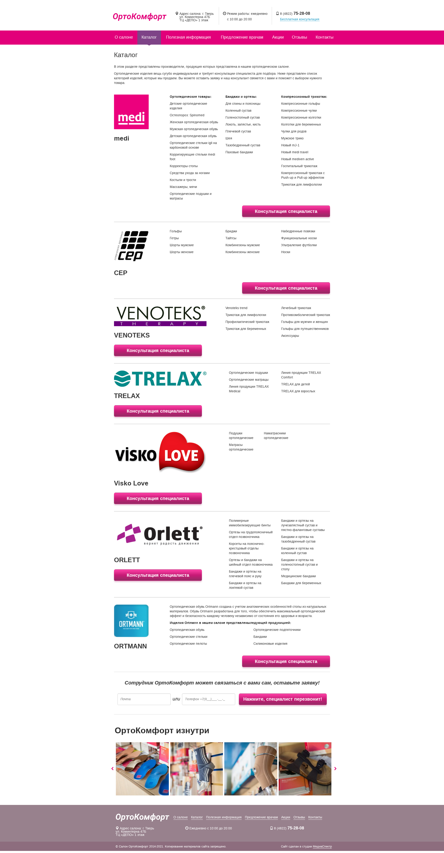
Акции (278, 37)
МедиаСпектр (322, 846)
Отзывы (299, 37)
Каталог (149, 37)
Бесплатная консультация (299, 19)
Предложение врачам (242, 37)
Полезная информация (188, 37)
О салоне (124, 37)
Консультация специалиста (286, 211)
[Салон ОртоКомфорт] (140, 14)
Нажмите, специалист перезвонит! (282, 699)
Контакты (324, 37)
